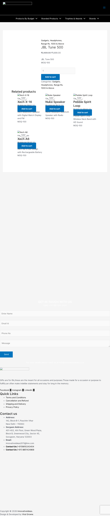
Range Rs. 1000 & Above (52, 44)
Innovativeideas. (25, 511)
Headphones (56, 40)
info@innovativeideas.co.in (71, 362)
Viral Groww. (27, 514)
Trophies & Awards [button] (73, 18)
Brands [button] (92, 18)
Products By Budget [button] (25, 18)
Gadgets (45, 40)
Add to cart (50, 77)
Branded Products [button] (49, 18)
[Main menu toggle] (104, 7)
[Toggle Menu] (35, 19)
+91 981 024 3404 (58, 305)
